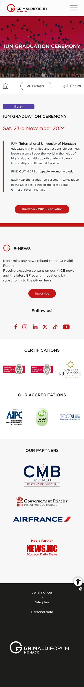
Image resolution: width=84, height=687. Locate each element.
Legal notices (42, 592)
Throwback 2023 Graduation (42, 209)
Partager (38, 86)
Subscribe (42, 293)
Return (75, 86)
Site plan (42, 602)
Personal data (42, 612)
